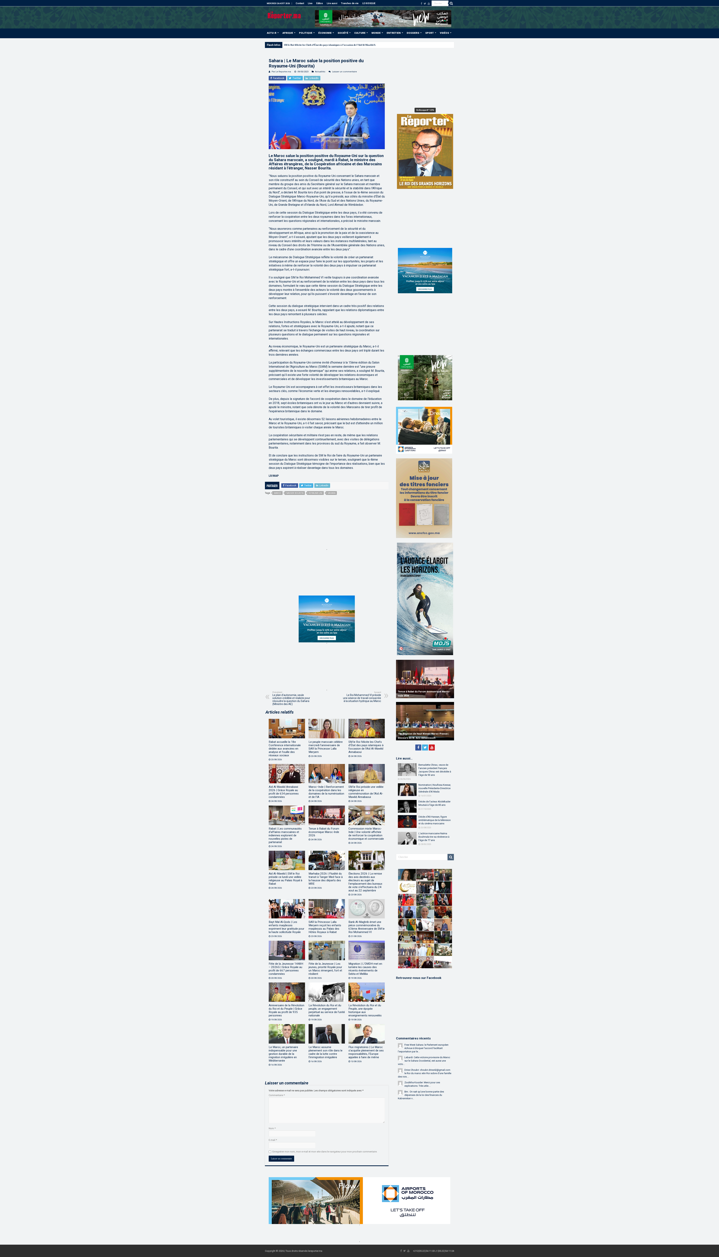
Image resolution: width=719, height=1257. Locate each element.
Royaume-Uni (315, 493)
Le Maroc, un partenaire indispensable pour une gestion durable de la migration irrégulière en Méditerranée (283, 1053)
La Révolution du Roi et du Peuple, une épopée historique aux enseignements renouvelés (365, 1010)
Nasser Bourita (295, 493)
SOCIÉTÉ (343, 32)
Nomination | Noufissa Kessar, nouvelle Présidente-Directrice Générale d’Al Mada (434, 788)
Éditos (319, 3)
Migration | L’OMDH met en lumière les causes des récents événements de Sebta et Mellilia (365, 969)
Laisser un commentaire (344, 71)
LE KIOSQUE (368, 3)
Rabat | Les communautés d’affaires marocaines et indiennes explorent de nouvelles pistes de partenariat (285, 835)
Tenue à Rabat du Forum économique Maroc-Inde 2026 (324, 832)
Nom (272, 1128)
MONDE (376, 32)
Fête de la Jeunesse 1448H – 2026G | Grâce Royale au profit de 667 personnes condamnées (286, 969)
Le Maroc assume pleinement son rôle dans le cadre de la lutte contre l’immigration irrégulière (325, 1052)
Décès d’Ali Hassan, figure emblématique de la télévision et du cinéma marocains (434, 820)
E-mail (273, 1140)
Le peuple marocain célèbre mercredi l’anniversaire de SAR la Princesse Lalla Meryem (326, 747)
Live (310, 3)
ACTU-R (271, 32)
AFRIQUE (287, 32)
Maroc (277, 493)
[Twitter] (425, 3)
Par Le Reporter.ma (281, 71)
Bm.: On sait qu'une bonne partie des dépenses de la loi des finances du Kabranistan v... (421, 1095)
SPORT (429, 32)
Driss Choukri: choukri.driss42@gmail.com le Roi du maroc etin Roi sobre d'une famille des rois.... (424, 1073)
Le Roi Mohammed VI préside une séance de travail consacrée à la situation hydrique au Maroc (362, 697)
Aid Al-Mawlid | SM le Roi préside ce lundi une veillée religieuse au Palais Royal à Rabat (285, 878)
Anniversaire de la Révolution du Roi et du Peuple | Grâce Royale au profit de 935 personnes (286, 1010)
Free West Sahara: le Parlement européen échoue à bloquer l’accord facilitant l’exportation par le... (423, 1048)
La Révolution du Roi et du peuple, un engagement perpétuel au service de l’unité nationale (327, 1010)
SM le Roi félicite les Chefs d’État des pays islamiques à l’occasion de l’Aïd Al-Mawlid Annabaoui (365, 747)
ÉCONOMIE (325, 32)
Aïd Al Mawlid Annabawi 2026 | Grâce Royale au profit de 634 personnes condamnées (284, 792)
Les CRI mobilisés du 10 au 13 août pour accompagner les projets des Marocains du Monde (423, 691)
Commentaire (277, 1095)
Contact (300, 3)
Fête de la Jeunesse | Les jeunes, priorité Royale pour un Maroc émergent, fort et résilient (325, 969)
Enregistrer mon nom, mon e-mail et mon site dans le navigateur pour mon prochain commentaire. (324, 1151)
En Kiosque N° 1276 (425, 110)
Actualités (320, 71)
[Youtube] (428, 3)
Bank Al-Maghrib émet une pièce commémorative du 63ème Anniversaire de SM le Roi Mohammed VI (366, 927)
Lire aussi (332, 3)
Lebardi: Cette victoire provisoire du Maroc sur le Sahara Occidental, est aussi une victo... (424, 1060)
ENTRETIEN (394, 32)
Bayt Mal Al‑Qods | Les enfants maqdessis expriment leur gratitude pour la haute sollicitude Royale (286, 927)
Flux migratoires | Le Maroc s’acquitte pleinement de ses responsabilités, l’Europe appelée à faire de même (366, 1052)
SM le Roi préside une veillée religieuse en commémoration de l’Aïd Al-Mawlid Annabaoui (365, 792)
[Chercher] (451, 3)
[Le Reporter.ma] (284, 14)
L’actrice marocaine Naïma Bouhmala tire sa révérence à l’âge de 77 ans (433, 837)
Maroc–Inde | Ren (293, 44)
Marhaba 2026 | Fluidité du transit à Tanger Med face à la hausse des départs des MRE (326, 878)
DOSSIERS (413, 32)
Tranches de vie (350, 3)
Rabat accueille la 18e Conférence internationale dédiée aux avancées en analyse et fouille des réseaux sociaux (285, 748)
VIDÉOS (444, 32)
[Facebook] (421, 3)
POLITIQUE (305, 32)
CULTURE (359, 32)
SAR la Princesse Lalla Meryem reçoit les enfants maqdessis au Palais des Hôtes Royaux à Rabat (325, 927)
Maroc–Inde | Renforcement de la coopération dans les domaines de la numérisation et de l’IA (326, 792)
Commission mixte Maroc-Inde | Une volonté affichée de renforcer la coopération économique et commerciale (366, 833)
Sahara (331, 493)
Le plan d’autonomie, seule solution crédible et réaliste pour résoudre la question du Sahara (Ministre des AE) (291, 698)
